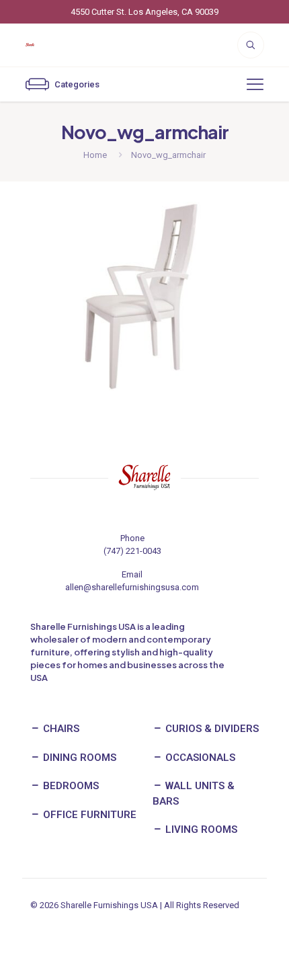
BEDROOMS (69, 786)
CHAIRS (59, 729)
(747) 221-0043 (132, 551)
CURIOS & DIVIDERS (211, 729)
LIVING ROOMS (200, 829)
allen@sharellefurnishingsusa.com (132, 587)
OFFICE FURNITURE (88, 815)
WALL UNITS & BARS (194, 793)
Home (95, 155)
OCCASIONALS (199, 758)
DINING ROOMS (78, 758)
